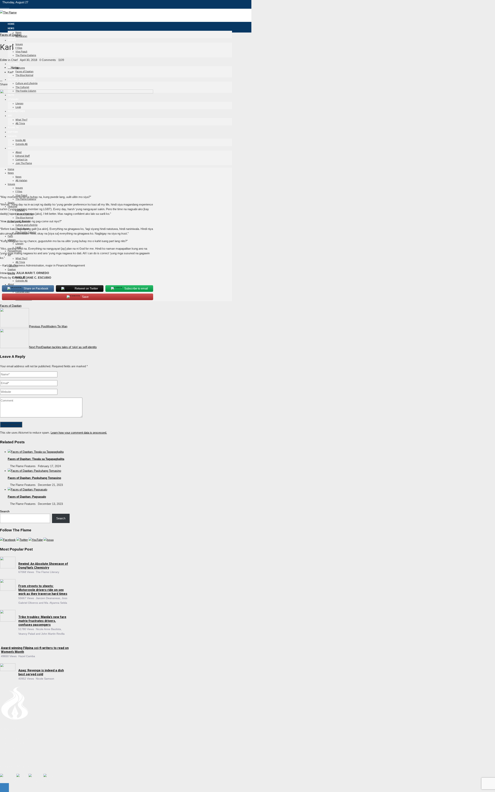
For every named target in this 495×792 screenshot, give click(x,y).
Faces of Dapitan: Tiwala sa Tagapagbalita (36, 459)
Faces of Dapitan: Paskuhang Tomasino (34, 477)
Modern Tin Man (48, 326)
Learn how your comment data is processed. (79, 432)
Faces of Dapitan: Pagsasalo (27, 496)
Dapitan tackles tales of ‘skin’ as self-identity (63, 347)
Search (4, 511)
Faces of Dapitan (10, 34)
